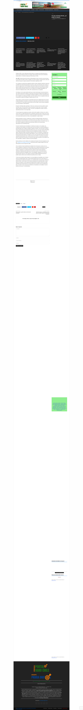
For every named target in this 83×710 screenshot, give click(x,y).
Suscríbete (32, 9)
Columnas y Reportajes (26, 9)
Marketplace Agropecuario (49, 9)
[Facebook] (61, 0)
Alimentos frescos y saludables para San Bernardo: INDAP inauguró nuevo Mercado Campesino (42, 213)
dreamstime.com (54, 580)
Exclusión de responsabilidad (27, 708)
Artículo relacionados (21, 41)
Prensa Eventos (60, 708)
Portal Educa (55, 708)
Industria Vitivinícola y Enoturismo (20, 48)
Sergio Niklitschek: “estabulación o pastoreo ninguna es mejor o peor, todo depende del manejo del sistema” (41, 65)
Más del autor (31, 41)
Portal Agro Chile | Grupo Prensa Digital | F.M (59, 18)
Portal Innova (45, 708)
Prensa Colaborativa (42, 681)
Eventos (37, 9)
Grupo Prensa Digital (19, 708)
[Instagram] (63, 0)
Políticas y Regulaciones (40, 48)
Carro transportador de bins (61, 407)
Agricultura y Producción (61, 48)
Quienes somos (33, 0)
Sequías (24, 203)
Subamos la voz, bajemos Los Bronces (24, 142)
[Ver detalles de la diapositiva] (32, 192)
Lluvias (21, 203)
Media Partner (56, 9)
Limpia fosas (58, 409)
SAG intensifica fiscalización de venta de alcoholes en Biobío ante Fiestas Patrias (51, 64)
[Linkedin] (64, 0)
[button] (66, 10)
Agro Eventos (18, 62)
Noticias (49, 48)
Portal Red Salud (50, 708)
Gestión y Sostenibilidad (30, 62)
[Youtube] (66, 0)
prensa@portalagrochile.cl (44, 700)
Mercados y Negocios (60, 62)
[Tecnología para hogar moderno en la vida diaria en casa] (52, 46)
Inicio (16, 12)
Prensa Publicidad (36, 681)
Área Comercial (41, 9)
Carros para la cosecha (56, 403)
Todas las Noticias (19, 9)
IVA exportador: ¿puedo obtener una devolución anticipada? (23, 212)
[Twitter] (65, 0)
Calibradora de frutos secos (56, 408)
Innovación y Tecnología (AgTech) (31, 48)
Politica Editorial (33, 708)
